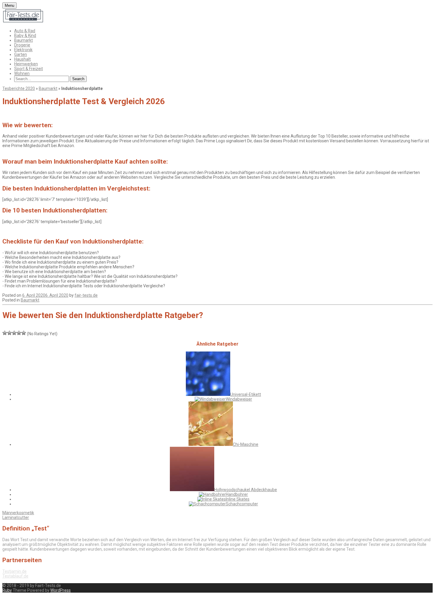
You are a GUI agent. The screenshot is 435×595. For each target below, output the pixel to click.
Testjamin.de (14, 571)
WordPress (60, 590)
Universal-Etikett (245, 394)
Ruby (7, 590)
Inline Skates (237, 499)
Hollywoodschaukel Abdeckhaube (245, 489)
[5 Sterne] (23, 332)
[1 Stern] (4, 332)
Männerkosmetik (18, 512)
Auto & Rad (24, 30)
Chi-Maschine (245, 444)
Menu (9, 5)
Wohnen (22, 73)
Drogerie (22, 45)
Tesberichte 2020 (18, 88)
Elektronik (23, 49)
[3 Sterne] (14, 332)
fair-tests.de (86, 295)
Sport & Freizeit (28, 68)
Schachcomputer (242, 504)
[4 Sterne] (19, 332)
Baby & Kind (25, 35)
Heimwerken (26, 64)
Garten (20, 54)
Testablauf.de (15, 576)
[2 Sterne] (9, 332)
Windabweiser (239, 399)
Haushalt (22, 59)
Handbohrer (237, 494)
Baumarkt (23, 40)
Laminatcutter (15, 517)
